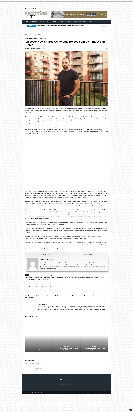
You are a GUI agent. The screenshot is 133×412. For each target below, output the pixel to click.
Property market (89, 277)
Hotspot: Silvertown (39, 350)
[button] (106, 22)
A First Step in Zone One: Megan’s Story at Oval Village (66, 349)
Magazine (66, 346)
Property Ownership (99, 277)
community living (60, 275)
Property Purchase (30, 279)
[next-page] (29, 354)
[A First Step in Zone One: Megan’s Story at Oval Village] (66, 335)
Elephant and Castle (70, 275)
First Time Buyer (31, 48)
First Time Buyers (93, 275)
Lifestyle (53, 277)
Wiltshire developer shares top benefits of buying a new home (90, 296)
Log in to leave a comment (32, 363)
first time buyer (84, 275)
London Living (60, 277)
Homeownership (29, 277)
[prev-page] (26, 354)
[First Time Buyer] (31, 306)
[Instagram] (66, 384)
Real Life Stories (37, 29)
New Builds (74, 277)
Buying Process (52, 275)
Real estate (37, 279)
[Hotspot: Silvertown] (39, 335)
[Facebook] (62, 384)
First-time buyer (101, 275)
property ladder (81, 277)
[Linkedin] (70, 384)
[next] (105, 26)
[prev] (103, 26)
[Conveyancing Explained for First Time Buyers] (94, 335)
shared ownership (45, 279)
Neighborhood (67, 277)
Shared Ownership (42, 38)
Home (26, 29)
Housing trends (47, 277)
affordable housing (43, 275)
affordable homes (33, 275)
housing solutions (38, 277)
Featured (31, 29)
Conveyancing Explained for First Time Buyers (94, 349)
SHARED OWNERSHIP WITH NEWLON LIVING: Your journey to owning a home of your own (59, 25)
